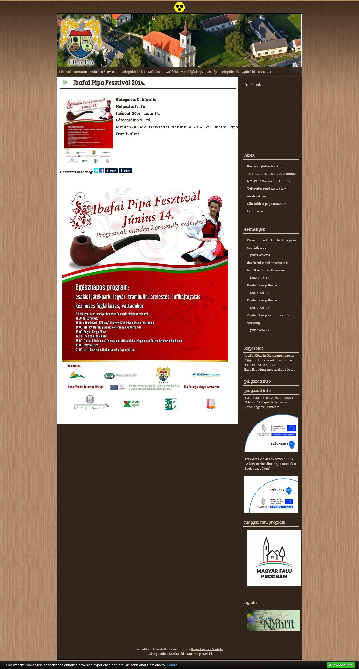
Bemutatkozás (85, 71)
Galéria (172, 71)
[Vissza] (64, 82)
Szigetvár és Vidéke (207, 649)
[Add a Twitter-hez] (96, 171)
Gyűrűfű (248, 71)
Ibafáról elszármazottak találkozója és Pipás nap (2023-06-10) (267, 270)
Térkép (211, 71)
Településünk (132, 71)
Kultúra (154, 71)
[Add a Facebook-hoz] (101, 171)
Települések (229, 71)
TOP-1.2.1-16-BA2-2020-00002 (271, 173)
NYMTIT (265, 71)
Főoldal (65, 71)
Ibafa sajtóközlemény (265, 166)
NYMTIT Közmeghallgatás (269, 181)
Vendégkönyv (192, 71)
